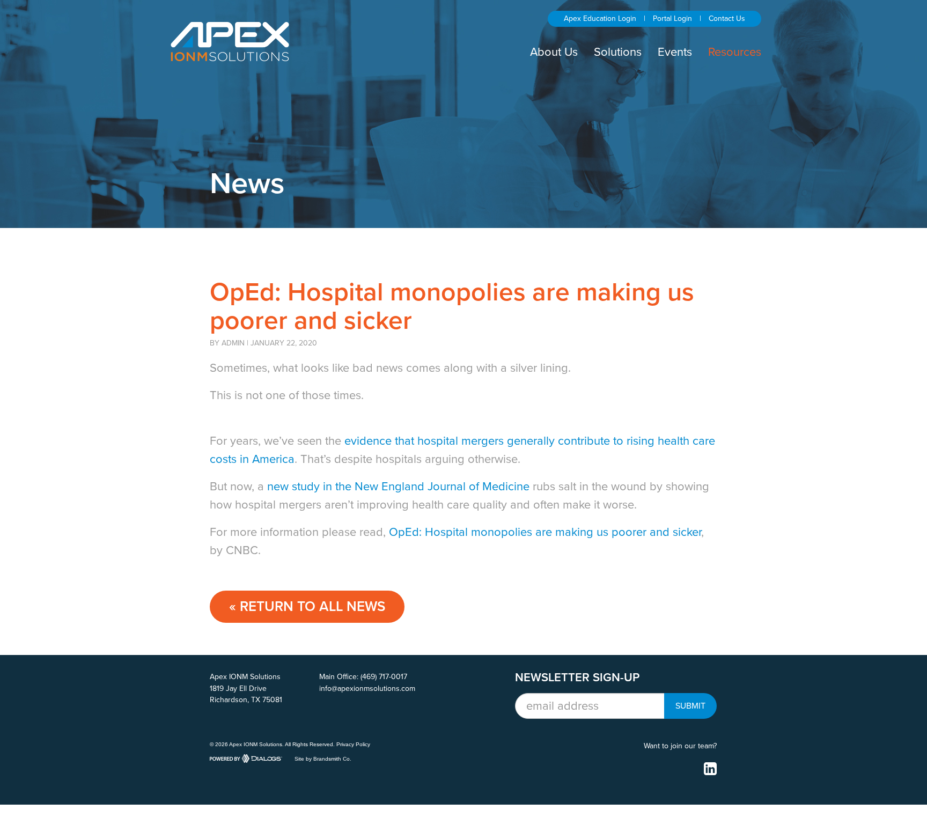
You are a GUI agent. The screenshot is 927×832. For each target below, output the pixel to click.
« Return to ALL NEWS (307, 606)
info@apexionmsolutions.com (367, 688)
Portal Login (672, 18)
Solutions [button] (618, 52)
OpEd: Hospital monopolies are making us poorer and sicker (545, 532)
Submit (690, 706)
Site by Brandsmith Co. (323, 758)
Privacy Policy (353, 744)
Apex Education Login (600, 18)
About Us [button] (554, 52)
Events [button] (675, 52)
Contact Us (727, 18)
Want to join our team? (680, 745)
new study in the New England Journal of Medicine (398, 487)
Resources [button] (734, 52)
